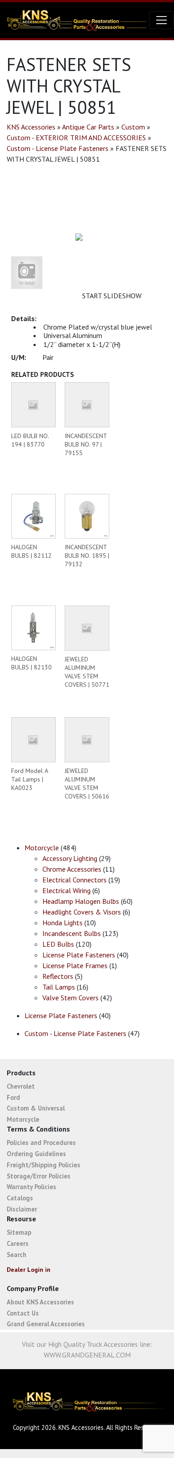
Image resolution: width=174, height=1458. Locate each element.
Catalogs (20, 1198)
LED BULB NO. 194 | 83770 (30, 440)
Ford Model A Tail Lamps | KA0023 (29, 779)
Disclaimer (22, 1209)
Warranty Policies (31, 1186)
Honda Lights (62, 922)
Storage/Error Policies (38, 1176)
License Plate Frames (75, 965)
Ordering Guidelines (36, 1153)
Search (16, 1254)
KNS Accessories (31, 126)
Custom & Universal (36, 1108)
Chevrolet (21, 1086)
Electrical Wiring (66, 890)
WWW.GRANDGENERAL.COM (87, 1354)
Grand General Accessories (46, 1324)
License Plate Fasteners (78, 954)
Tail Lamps (58, 986)
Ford (13, 1097)
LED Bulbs (58, 944)
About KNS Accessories (40, 1302)
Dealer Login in (28, 1270)
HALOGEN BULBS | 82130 (31, 663)
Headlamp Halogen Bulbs (80, 901)
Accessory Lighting (69, 858)
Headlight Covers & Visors (81, 911)
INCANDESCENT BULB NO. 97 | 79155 (86, 444)
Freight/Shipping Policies (43, 1165)
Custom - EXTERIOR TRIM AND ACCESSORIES (76, 137)
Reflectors (57, 976)
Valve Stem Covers (70, 997)
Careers (18, 1243)
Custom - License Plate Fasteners (57, 148)
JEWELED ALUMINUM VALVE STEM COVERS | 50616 (87, 783)
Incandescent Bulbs (71, 933)
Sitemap (19, 1232)
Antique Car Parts (88, 126)
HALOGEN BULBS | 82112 (31, 551)
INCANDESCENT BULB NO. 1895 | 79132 (87, 555)
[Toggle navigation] (161, 20)
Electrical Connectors (74, 879)
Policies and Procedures (41, 1142)
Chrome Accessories (71, 869)
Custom (133, 126)
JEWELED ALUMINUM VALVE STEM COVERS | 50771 (87, 672)
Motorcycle (42, 847)
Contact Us (23, 1313)
